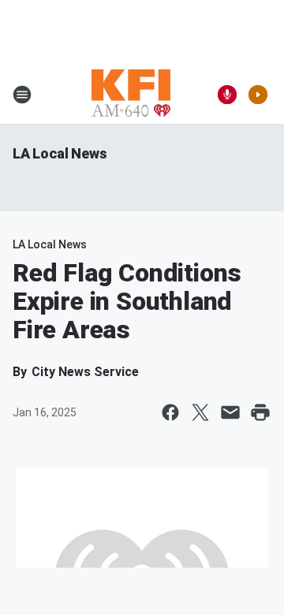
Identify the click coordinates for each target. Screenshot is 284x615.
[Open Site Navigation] (22, 94)
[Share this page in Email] (230, 412)
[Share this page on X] (200, 412)
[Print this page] (260, 412)
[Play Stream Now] (257, 94)
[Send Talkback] (227, 94)
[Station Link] (131, 94)
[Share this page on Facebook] (170, 412)
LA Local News (59, 153)
